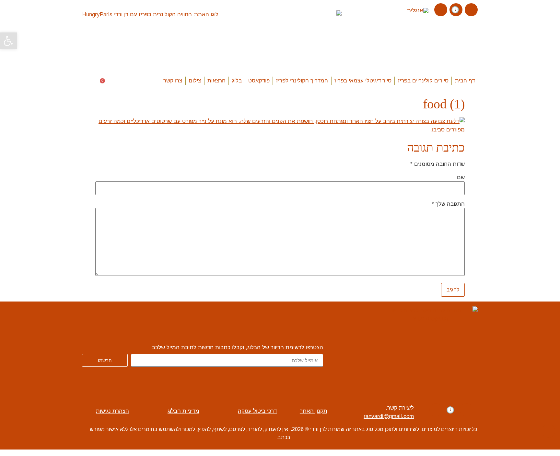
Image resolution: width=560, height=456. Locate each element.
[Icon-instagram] (440, 9)
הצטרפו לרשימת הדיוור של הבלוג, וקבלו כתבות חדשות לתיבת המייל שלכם (237, 348)
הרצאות (216, 81)
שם (461, 177)
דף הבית (465, 81)
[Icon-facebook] (471, 9)
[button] (89, 82)
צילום (195, 81)
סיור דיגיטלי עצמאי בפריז (362, 81)
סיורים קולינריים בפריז (423, 81)
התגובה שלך (448, 204)
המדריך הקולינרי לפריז (302, 81)
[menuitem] (418, 10)
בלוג (237, 81)
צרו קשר (172, 81)
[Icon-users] (455, 9)
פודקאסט (259, 81)
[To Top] (548, 431)
